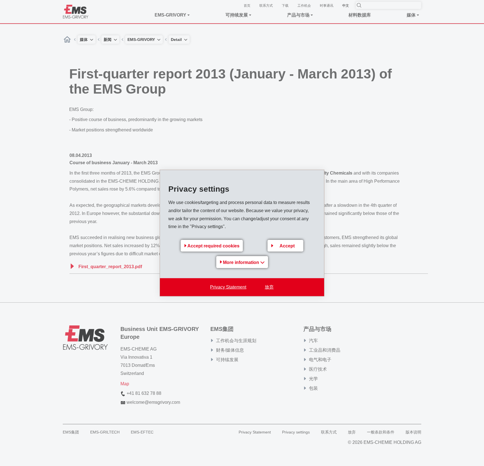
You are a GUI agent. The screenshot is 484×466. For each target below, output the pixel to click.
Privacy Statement (228, 287)
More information (241, 262)
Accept (287, 246)
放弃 (269, 287)
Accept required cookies (213, 246)
